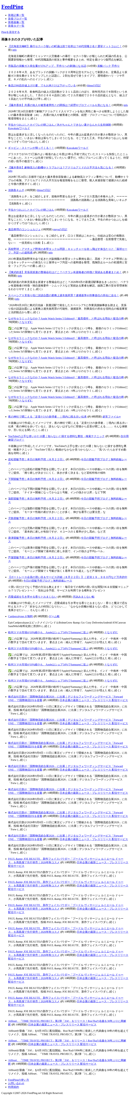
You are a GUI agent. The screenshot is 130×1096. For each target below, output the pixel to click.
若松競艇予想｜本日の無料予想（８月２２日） (36, 459)
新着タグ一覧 (16, 25)
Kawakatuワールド (19, 128)
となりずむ (26, 322)
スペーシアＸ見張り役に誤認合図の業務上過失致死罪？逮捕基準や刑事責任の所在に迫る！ (63, 295)
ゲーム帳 (54, 616)
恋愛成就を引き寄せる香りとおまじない (32, 596)
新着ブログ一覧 (17, 18)
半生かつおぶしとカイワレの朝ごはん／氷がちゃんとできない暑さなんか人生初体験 (59, 124)
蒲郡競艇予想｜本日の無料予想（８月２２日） (36, 498)
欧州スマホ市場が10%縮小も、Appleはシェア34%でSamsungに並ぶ (48, 632)
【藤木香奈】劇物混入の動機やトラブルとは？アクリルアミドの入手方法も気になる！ (61, 167)
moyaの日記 (60, 229)
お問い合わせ (16, 1083)
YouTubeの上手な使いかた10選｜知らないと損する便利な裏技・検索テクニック (56, 436)
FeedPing (12, 7)
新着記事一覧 (16, 15)
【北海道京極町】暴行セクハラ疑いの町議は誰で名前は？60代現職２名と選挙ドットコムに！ (65, 46)
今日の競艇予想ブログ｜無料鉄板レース (47, 580)
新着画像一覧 (16, 22)
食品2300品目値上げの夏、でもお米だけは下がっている (42, 85)
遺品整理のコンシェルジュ (24, 229)
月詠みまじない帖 (83, 596)
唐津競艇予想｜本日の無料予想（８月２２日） (36, 537)
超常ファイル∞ (112, 416)
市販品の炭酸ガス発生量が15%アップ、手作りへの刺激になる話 (47, 65)
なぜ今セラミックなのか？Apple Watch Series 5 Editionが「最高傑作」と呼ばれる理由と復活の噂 (66, 318)
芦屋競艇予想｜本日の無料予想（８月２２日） (36, 557)
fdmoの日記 (94, 85)
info (14, 49)
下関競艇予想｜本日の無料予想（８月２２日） (36, 479)
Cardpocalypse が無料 (20, 616)
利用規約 (13, 1087)
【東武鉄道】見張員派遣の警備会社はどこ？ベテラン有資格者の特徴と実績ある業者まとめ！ (65, 272)
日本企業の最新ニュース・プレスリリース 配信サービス (94, 700)
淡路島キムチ (16, 190)
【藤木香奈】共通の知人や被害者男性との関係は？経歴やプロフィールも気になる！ (59, 105)
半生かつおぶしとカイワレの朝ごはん (31, 209)
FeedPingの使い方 (18, 1079)
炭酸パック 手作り (108, 65)
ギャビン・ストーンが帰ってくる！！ (31, 147)
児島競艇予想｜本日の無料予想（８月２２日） (36, 518)
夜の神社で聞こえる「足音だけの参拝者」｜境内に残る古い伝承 (47, 416)
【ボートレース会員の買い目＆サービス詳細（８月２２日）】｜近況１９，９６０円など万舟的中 (67, 577)
